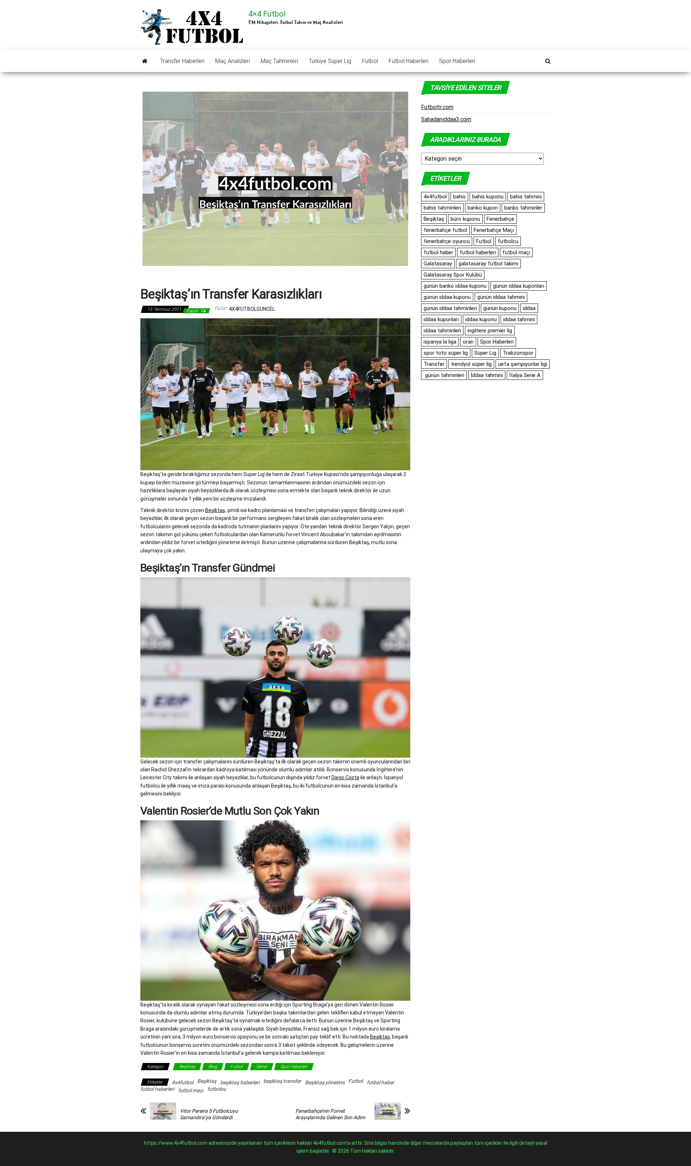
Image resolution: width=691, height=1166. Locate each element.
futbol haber (380, 1082)
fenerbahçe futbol (445, 230)
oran (468, 341)
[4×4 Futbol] (145, 61)
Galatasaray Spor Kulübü (453, 275)
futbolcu (216, 1089)
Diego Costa (345, 777)
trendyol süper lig (471, 364)
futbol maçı (190, 1090)
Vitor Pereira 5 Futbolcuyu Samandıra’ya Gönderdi (209, 1114)
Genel (261, 1066)
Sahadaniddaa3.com (446, 119)
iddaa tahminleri (442, 330)
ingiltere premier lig (490, 330)
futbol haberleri (157, 1089)
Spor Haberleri (457, 61)
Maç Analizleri (232, 61)
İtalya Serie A (525, 375)
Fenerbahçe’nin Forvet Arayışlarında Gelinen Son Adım (330, 1114)
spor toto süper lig (446, 353)
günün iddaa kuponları (518, 286)
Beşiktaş (215, 510)
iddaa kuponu (481, 319)
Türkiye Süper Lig (330, 61)
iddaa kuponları (441, 319)
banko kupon (483, 208)
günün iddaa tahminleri (450, 308)
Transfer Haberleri (182, 61)
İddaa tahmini (487, 375)
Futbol (370, 61)
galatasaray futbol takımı (488, 263)
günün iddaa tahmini (501, 297)
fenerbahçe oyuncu (447, 241)
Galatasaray (438, 263)
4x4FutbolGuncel (252, 309)
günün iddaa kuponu (447, 297)
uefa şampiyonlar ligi (522, 364)
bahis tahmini (526, 196)
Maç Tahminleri (279, 61)
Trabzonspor (518, 353)
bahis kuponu (487, 196)
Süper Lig (485, 353)
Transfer (434, 364)
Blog (212, 1066)
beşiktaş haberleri (239, 1082)
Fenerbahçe (500, 219)
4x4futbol (182, 1082)
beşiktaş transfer (282, 1081)
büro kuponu (465, 219)
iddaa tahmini (519, 319)
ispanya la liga (440, 341)
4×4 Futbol (267, 13)
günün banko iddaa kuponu (455, 286)
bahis (459, 196)
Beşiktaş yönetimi (324, 1082)
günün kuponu (499, 308)
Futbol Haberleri (408, 61)
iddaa (529, 308)
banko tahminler (523, 208)
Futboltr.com (437, 107)
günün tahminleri (444, 375)
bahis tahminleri (442, 208)
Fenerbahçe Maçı (494, 230)
